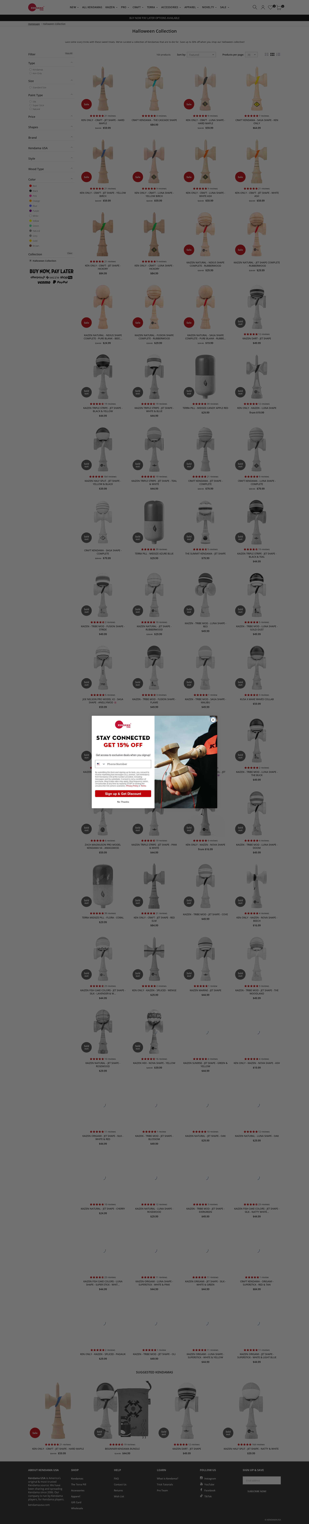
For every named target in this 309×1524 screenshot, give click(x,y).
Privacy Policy (132, 786)
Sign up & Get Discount (123, 793)
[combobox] (100, 764)
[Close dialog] (213, 720)
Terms (143, 786)
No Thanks (123, 802)
